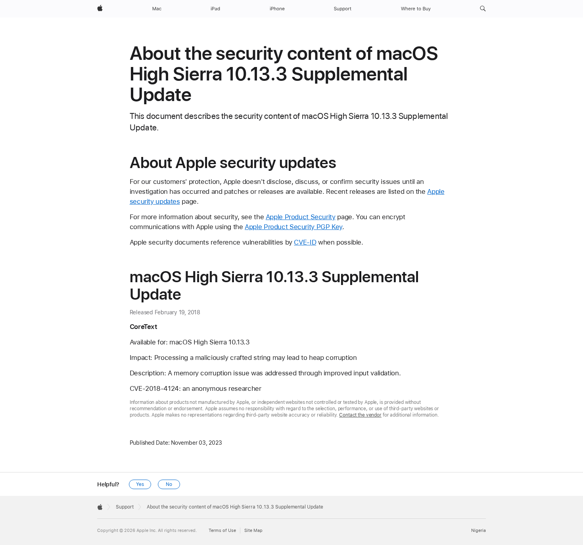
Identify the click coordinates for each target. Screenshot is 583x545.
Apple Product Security (301, 217)
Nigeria (478, 530)
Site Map (253, 530)
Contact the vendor (360, 415)
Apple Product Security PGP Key (293, 227)
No (169, 484)
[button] (483, 8)
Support (125, 507)
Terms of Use (222, 530)
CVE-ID (305, 242)
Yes (140, 484)
